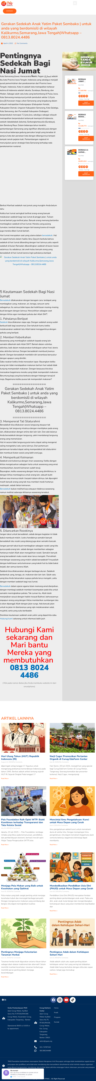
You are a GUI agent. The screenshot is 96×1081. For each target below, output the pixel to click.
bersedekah (47, 235)
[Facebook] (53, 1000)
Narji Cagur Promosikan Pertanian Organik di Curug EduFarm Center (68, 758)
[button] (75, 3)
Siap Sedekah (86, 103)
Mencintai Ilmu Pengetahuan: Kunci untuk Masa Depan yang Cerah (69, 821)
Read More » (5, 778)
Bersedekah (5, 300)
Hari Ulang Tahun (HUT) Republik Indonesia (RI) (20, 758)
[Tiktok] (73, 1000)
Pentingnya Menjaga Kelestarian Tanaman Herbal (19, 953)
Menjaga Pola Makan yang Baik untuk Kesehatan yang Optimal (22, 887)
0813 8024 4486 (29, 671)
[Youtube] (66, 1000)
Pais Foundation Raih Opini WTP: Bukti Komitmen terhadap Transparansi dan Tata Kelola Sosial (23, 822)
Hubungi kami (6, 618)
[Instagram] (60, 1000)
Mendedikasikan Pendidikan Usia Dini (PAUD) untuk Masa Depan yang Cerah (71, 887)
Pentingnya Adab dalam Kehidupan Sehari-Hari (69, 953)
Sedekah (4, 322)
